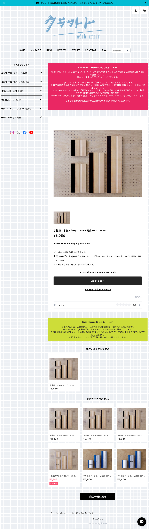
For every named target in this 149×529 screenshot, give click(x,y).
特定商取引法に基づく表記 (83, 513)
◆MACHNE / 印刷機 (11, 117)
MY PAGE (36, 50)
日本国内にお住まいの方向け (98, 289)
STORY (76, 50)
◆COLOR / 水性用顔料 (12, 91)
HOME (21, 50)
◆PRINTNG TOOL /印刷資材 (16, 108)
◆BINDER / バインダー (12, 100)
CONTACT (90, 50)
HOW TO (62, 50)
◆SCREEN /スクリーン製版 (14, 73)
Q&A (104, 50)
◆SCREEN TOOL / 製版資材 (15, 82)
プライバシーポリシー (58, 513)
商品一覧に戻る (97, 496)
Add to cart (97, 280)
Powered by (94, 524)
